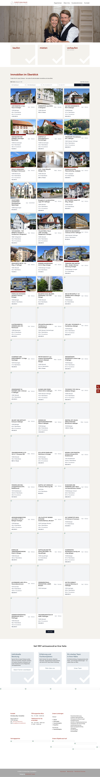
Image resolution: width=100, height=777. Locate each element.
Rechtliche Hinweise (79, 771)
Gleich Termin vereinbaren (22, 670)
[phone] (98, 387)
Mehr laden (50, 631)
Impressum (63, 771)
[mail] (98, 391)
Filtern (82, 84)
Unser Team (78, 668)
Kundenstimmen (77, 3)
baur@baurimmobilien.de (19, 723)
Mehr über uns (50, 668)
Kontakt (87, 3)
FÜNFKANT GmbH (30, 774)
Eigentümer (58, 3)
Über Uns (67, 3)
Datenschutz (70, 771)
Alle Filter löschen (84, 82)
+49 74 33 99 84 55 (17, 721)
